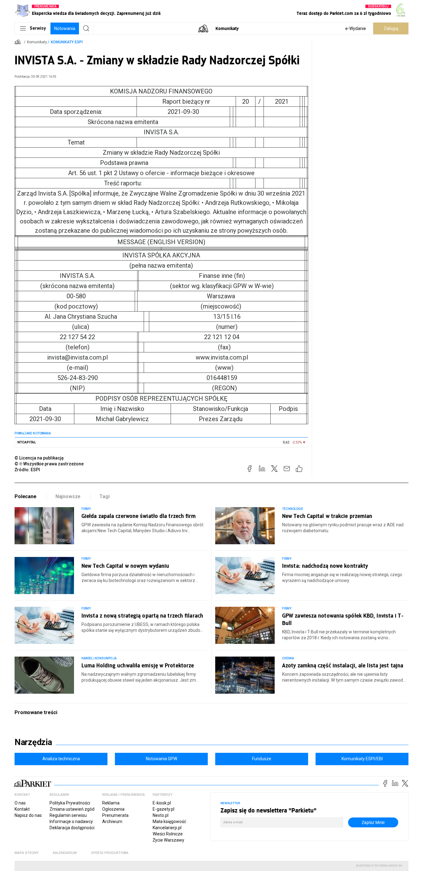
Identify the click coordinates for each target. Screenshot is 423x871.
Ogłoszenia (113, 809)
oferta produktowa (110, 853)
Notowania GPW (161, 758)
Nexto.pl (160, 815)
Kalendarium (65, 853)
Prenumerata (115, 815)
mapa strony (27, 853)
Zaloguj (391, 28)
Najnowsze (68, 496)
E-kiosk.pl (162, 802)
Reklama (111, 802)
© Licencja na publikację (39, 457)
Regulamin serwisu (68, 815)
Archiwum (112, 821)
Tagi (104, 496)
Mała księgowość (169, 821)
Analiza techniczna (61, 758)
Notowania (64, 28)
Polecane (26, 496)
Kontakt (22, 809)
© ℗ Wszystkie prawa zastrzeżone (49, 463)
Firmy (86, 509)
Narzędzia (33, 742)
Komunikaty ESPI (67, 42)
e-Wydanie (355, 28)
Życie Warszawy (168, 840)
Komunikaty (227, 28)
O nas (20, 802)
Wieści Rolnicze (168, 833)
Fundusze (261, 758)
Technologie (292, 509)
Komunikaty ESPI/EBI (362, 758)
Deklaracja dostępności (72, 827)
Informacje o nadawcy (71, 821)
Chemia (288, 658)
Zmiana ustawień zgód (72, 809)
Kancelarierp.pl (167, 827)
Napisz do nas (28, 815)
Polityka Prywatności (70, 802)
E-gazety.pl (163, 809)
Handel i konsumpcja (98, 658)
